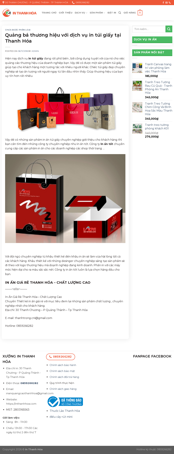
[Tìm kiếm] (119, 13)
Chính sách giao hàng (63, 388)
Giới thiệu (65, 12)
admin (35, 51)
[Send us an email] (167, 3)
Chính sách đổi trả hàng (64, 377)
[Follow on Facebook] (163, 3)
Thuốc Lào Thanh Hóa (65, 410)
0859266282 (29, 383)
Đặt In (112, 12)
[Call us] (170, 3)
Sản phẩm (96, 12)
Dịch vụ (80, 12)
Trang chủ (49, 12)
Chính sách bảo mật (62, 371)
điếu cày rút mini (61, 416)
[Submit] (169, 29)
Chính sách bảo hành (63, 365)
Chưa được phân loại (18, 30)
